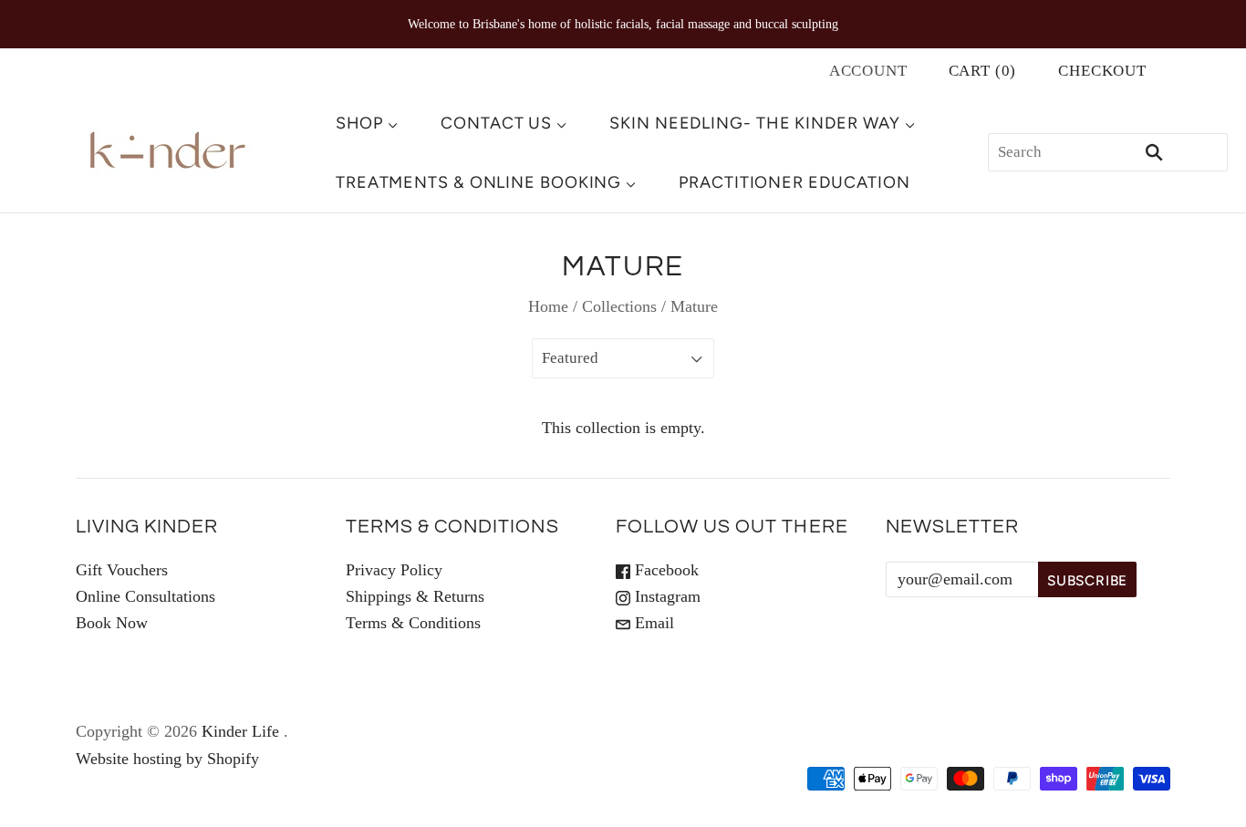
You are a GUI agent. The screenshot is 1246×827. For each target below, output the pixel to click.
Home (548, 306)
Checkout (1102, 70)
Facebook (664, 570)
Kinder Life (240, 731)
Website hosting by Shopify (167, 758)
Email (652, 623)
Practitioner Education (794, 182)
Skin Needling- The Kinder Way (754, 123)
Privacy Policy (394, 570)
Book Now (112, 623)
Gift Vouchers (122, 570)
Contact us (496, 123)
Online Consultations (145, 596)
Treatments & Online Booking (478, 182)
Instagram (665, 596)
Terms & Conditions (413, 623)
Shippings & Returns (415, 596)
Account (868, 70)
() (983, 70)
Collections (619, 306)
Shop (360, 123)
